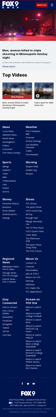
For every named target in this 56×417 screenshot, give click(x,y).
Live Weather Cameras (32, 146)
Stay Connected (9, 301)
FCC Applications (34, 291)
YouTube (6, 335)
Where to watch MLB (33, 321)
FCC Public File (33, 288)
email (33, 383)
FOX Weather (32, 154)
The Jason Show (33, 207)
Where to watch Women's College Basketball (34, 353)
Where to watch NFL (33, 308)
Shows (30, 199)
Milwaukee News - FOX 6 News (11, 268)
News (6, 127)
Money (6, 199)
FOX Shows (31, 203)
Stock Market (8, 210)
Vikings (5, 166)
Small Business (9, 214)
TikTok (5, 331)
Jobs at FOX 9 (32, 273)
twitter (28, 383)
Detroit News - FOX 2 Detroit (9, 280)
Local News (8, 131)
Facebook (7, 320)
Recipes (29, 173)
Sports (6, 162)
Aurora (5, 191)
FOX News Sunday (11, 152)
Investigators (8, 142)
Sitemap (30, 280)
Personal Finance (10, 203)
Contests (30, 266)
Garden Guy (31, 170)
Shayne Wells (32, 166)
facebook (22, 383)
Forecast (30, 137)
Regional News (8, 260)
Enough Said (32, 217)
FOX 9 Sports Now (35, 231)
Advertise (30, 284)
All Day (29, 214)
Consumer (7, 149)
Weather (31, 127)
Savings (6, 217)
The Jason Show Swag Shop (33, 246)
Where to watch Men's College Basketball (33, 344)
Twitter (5, 327)
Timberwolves (9, 180)
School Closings (33, 141)
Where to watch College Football (33, 315)
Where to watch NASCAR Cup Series (33, 329)
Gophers (6, 170)
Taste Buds (31, 234)
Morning (31, 162)
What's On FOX (33, 277)
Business (6, 207)
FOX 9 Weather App (33, 132)
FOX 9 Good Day (34, 210)
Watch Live (42, 5)
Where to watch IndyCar (33, 336)
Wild (4, 177)
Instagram (7, 324)
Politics (5, 145)
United (5, 188)
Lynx (4, 184)
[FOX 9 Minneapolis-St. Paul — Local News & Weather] (11, 4)
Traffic (29, 151)
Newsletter (7, 317)
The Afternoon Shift (33, 240)
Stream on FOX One (33, 301)
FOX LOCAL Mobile (8, 312)
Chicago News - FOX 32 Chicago (10, 274)
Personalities (32, 270)
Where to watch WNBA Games (33, 360)
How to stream (9, 307)
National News (9, 134)
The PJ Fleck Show (34, 227)
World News (8, 138)
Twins (5, 173)
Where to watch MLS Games (33, 367)
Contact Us (31, 263)
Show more (8, 66)
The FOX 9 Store (34, 251)
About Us (32, 258)
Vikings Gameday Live (34, 223)
